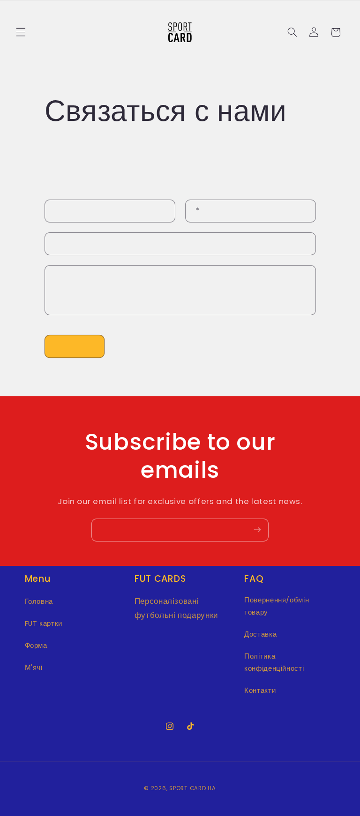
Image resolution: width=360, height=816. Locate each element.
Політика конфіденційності (274, 662)
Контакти (260, 690)
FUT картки (43, 623)
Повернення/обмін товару (276, 606)
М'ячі (34, 667)
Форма (36, 645)
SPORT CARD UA (192, 788)
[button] (20, 32)
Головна (39, 601)
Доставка (260, 634)
